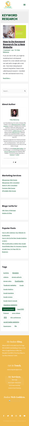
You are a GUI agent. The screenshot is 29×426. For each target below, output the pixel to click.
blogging (15, 273)
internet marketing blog (9, 151)
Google (21, 285)
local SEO (20, 309)
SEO (5, 317)
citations (5, 277)
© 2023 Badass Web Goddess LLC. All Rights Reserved (14, 420)
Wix (15, 326)
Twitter (17, 154)
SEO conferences (15, 317)
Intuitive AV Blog (7, 213)
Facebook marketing (9, 285)
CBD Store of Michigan (9, 210)
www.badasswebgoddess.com (11, 158)
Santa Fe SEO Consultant (9, 185)
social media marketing (11, 322)
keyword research (8, 309)
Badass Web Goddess (18, 148)
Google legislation (8, 293)
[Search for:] (14, 91)
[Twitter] (15, 162)
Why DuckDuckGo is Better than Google (14, 243)
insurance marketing (10, 305)
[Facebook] (13, 162)
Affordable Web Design (9, 191)
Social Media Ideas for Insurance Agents (14, 246)
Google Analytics (8, 289)
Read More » (7, 78)
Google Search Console (10, 301)
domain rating (7, 281)
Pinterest (6, 313)
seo (12, 50)
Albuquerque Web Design (9, 180)
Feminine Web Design (8, 188)
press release (16, 313)
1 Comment (6, 50)
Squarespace (7, 326)
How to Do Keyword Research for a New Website (14, 44)
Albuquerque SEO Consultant (10, 183)
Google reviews (7, 297)
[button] (24, 4)
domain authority (17, 277)
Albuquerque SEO (16, 124)
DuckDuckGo (19, 281)
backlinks (6, 273)
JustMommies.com (17, 130)
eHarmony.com (15, 132)
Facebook (12, 154)
